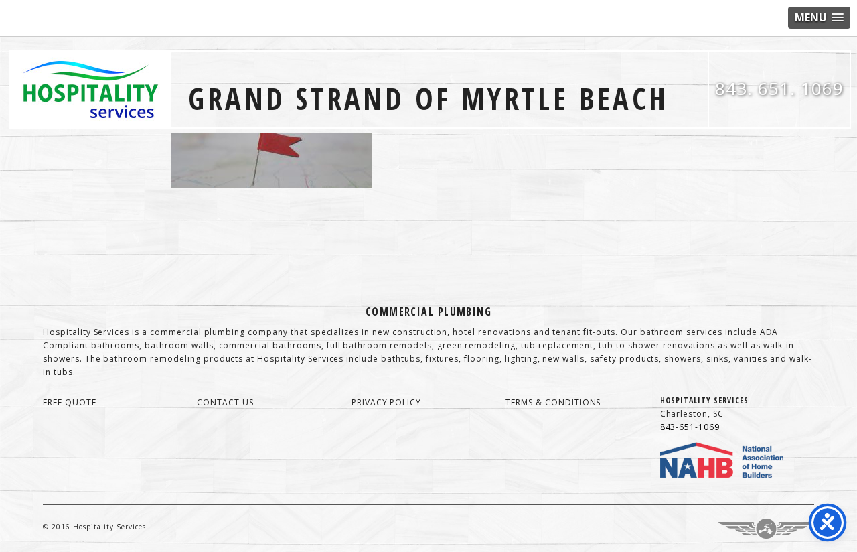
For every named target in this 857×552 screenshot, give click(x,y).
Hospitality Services (90, 89)
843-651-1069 (690, 427)
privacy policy (386, 402)
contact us (225, 402)
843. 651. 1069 (779, 88)
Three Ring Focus (766, 529)
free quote (69, 402)
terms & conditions (553, 402)
